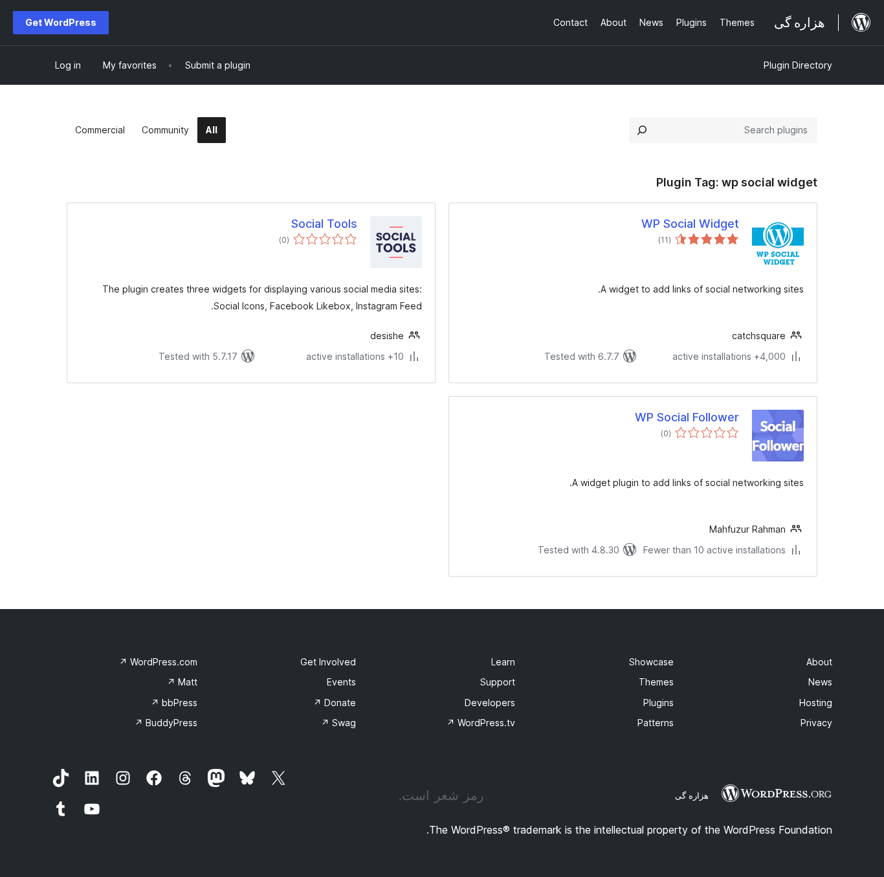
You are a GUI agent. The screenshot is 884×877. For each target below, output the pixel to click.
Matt (182, 681)
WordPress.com (158, 661)
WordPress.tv (481, 722)
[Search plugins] (642, 130)
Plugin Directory (798, 65)
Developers (490, 702)
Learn (503, 661)
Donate (334, 702)
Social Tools (324, 223)
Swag (338, 722)
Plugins (658, 702)
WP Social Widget (690, 223)
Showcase (651, 661)
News (820, 681)
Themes (656, 681)
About (819, 661)
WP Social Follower (687, 417)
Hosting (815, 702)
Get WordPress (60, 22)
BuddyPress (166, 722)
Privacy (816, 722)
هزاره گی (692, 795)
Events (341, 681)
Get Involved (328, 661)
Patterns (655, 722)
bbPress (174, 702)
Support (497, 681)
